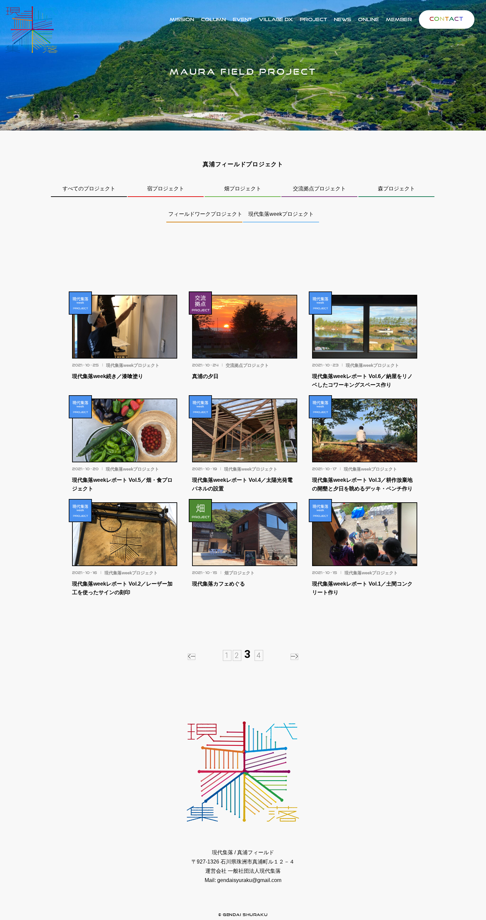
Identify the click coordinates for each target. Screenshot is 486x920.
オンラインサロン (368, 19)
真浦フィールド (313, 19)
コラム (213, 19)
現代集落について (181, 19)
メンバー (398, 19)
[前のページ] (191, 657)
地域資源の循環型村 (276, 19)
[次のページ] (294, 657)
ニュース (342, 19)
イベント (242, 19)
